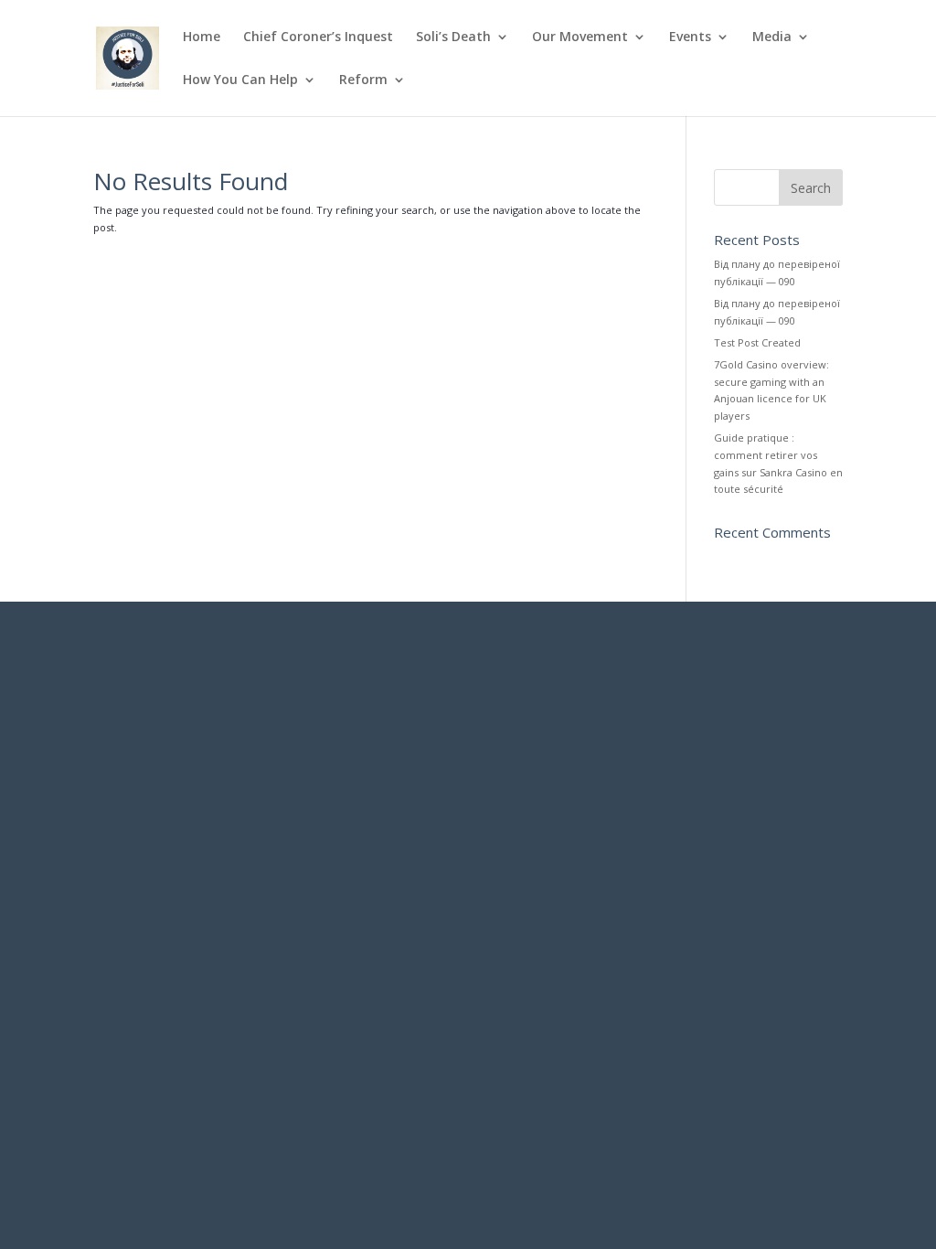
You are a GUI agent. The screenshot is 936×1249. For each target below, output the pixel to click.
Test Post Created (757, 342)
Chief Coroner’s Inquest (318, 37)
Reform (363, 80)
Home (201, 37)
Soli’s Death (453, 37)
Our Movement (580, 37)
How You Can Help (240, 80)
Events (690, 37)
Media (772, 37)
